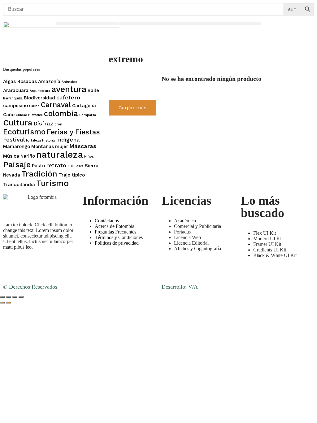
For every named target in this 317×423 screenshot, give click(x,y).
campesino (15, 105)
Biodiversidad (39, 98)
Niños (89, 157)
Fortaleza (33, 140)
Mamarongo (16, 146)
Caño (9, 114)
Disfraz (43, 123)
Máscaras (82, 146)
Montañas (42, 146)
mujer (61, 146)
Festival (14, 139)
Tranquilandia (19, 184)
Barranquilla (13, 98)
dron (58, 124)
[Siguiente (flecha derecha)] (8, 302)
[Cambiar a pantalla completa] (8, 297)
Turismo (52, 183)
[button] (158, 23)
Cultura (17, 122)
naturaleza (59, 154)
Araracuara (15, 90)
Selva (79, 166)
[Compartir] (14, 297)
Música (11, 156)
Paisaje (17, 164)
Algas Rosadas (20, 81)
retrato (56, 165)
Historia (48, 140)
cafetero (68, 97)
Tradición (39, 173)
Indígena (68, 139)
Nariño (27, 156)
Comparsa (87, 115)
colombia (61, 113)
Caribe (34, 106)
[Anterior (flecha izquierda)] (2, 302)
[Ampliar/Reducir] (2, 297)
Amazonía (49, 81)
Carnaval (56, 105)
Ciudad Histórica (29, 115)
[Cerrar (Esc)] (21, 297)
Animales (69, 82)
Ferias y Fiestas (73, 132)
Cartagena (84, 105)
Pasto (38, 165)
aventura (68, 89)
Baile (93, 90)
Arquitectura (40, 91)
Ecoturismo (24, 131)
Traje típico (72, 175)
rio (70, 165)
